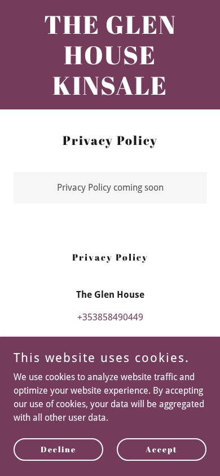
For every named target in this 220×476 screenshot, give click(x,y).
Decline (58, 449)
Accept (162, 449)
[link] (110, 91)
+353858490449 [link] (110, 317)
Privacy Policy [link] (110, 257)
